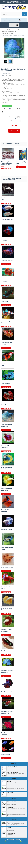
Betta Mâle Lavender (6, 529)
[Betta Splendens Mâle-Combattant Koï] (7, 703)
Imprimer (6, 112)
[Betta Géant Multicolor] (7, 252)
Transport (9, 813)
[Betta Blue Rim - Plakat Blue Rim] (7, 211)
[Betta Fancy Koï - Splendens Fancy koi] (7, 230)
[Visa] (20, 839)
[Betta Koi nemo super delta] (7, 355)
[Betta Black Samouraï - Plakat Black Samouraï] (7, 189)
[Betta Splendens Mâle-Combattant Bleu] (7, 662)
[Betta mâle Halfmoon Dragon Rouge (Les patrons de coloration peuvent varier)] (7, 394)
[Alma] (12, 841)
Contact (9, 827)
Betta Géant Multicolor (7, 260)
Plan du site (10, 792)
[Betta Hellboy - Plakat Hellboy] (7, 578)
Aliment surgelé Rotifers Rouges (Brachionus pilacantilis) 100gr (7, 163)
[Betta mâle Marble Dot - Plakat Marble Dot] (7, 539)
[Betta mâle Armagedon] (7, 558)
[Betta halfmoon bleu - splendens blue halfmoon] (6, 61)
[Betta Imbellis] (7, 293)
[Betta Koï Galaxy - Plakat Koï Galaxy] (7, 312)
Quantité (14, 118)
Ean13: (3, 75)
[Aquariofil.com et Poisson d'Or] (14, 7)
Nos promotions (11, 833)
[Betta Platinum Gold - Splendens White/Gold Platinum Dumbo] (7, 599)
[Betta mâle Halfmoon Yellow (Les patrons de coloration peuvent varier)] (7, 480)
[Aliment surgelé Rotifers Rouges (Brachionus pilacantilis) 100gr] (7, 153)
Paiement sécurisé (11, 801)
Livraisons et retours (12, 766)
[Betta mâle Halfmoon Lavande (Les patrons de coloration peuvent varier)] (7, 437)
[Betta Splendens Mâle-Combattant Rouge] (7, 724)
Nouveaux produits (11, 787)
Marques (9, 781)
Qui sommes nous (11, 822)
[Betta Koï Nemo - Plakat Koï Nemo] (7, 334)
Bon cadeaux (10, 807)
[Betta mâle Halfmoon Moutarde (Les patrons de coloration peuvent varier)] (7, 459)
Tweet (5, 108)
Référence (4, 73)
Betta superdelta (5, 754)
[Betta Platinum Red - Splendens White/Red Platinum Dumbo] (7, 621)
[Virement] (9, 839)
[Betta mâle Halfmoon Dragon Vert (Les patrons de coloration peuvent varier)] (7, 416)
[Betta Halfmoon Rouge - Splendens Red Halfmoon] (7, 271)
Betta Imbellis (4, 301)
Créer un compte (7, 20)
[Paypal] (22, 841)
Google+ (19, 108)
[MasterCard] (15, 839)
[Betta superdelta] (7, 746)
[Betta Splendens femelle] (7, 642)
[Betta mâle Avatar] (7, 375)
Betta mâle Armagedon (7, 567)
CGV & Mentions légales (12, 772)
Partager (12, 108)
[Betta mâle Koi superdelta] (7, 501)
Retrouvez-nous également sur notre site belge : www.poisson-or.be (14, 2)
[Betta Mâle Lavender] (7, 521)
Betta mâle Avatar (5, 383)
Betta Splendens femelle (7, 650)
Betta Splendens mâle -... (7, 691)
